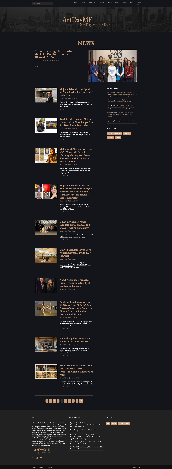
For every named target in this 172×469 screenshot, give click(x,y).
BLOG (110, 133)
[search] (51, 3)
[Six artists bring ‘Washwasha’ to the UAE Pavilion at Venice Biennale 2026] (113, 66)
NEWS (118, 137)
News (75, 3)
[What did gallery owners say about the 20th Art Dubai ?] (46, 344)
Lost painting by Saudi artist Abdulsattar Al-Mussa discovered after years (120, 100)
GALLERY (127, 133)
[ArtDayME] (86, 22)
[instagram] (37, 457)
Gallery (121, 423)
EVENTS (111, 137)
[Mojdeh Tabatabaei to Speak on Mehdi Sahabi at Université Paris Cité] (46, 95)
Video (116, 3)
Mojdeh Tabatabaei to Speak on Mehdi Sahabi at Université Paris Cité (76, 92)
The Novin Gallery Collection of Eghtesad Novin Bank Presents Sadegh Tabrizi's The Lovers (121, 114)
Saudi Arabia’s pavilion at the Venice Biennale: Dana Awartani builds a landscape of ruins (76, 370)
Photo (82, 3)
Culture (124, 3)
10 (81, 401)
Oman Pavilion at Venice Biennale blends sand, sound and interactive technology (75, 224)
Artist (109, 3)
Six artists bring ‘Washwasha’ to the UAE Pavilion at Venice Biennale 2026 (55, 54)
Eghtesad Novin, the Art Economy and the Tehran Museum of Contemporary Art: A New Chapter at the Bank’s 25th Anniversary (122, 94)
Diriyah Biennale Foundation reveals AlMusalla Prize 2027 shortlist (75, 252)
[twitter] (41, 457)
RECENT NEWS (113, 89)
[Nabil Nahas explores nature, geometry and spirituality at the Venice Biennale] (46, 285)
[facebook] (33, 457)
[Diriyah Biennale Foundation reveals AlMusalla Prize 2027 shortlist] (46, 255)
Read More (37, 67)
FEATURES (118, 133)
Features (114, 423)
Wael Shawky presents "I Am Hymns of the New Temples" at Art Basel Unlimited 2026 (76, 122)
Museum (101, 3)
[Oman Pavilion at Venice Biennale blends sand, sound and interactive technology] (46, 227)
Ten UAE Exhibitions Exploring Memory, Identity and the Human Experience (121, 121)
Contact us (49, 467)
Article (132, 3)
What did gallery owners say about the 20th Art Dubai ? (75, 340)
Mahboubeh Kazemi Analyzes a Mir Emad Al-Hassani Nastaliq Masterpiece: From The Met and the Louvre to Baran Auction (76, 155)
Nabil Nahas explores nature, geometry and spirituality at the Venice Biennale (75, 282)
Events (127, 423)
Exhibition (91, 3)
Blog (108, 423)
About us (139, 4)
